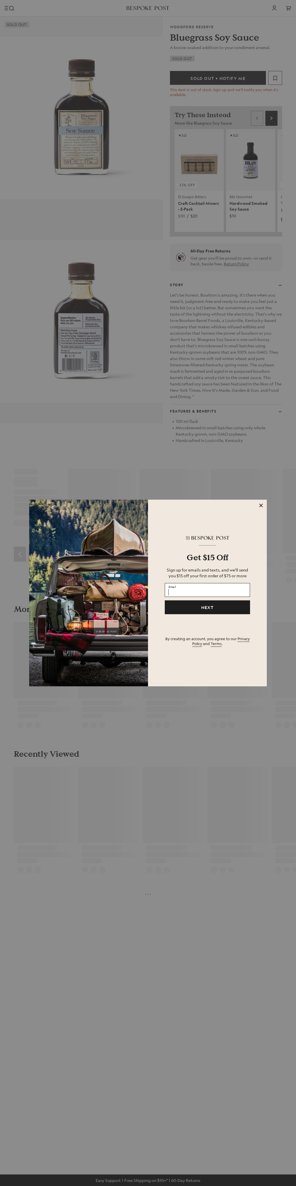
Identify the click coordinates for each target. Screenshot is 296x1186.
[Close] (261, 505)
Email (172, 586)
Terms (216, 643)
